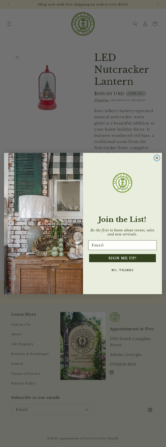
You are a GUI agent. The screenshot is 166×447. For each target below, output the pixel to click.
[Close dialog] (157, 158)
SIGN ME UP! (123, 258)
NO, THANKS (123, 270)
